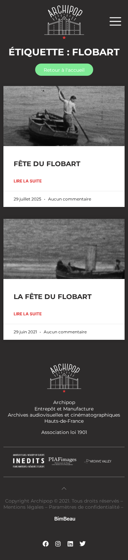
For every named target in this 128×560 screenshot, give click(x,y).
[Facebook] (46, 544)
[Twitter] (82, 544)
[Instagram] (58, 544)
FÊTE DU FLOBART (47, 164)
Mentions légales (24, 507)
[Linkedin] (70, 544)
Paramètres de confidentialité (84, 507)
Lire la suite (28, 180)
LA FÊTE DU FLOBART (52, 297)
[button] (119, 21)
